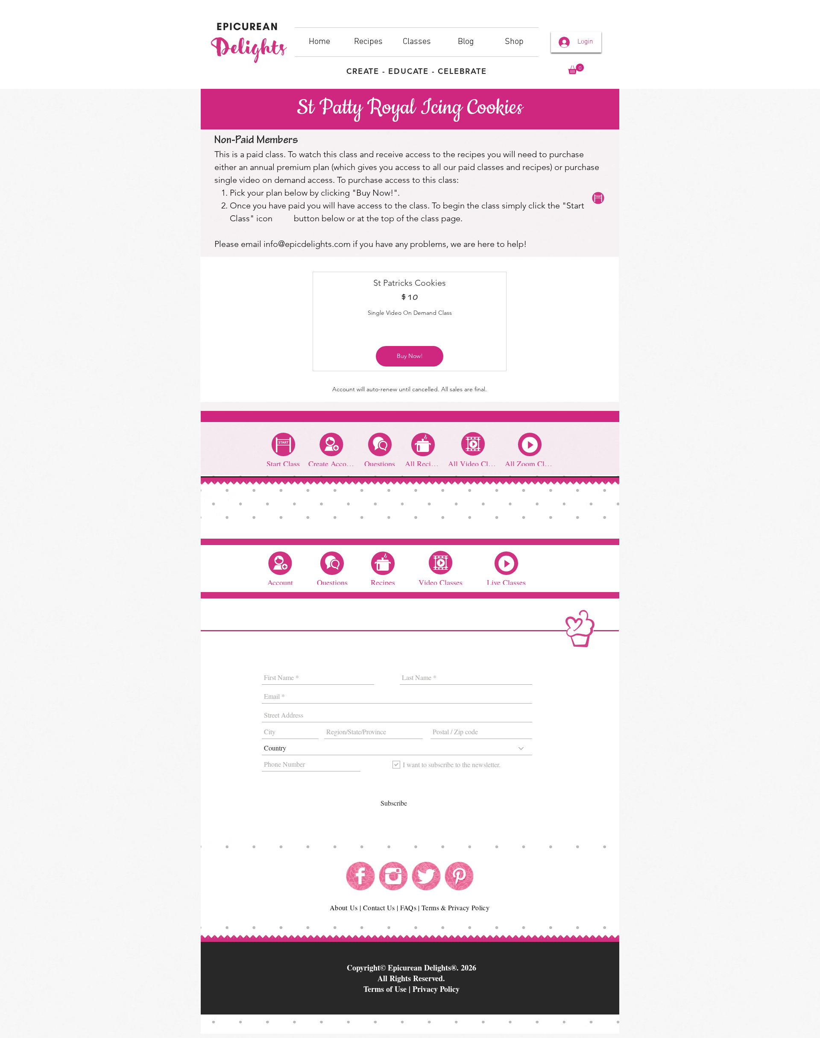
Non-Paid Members (256, 141)
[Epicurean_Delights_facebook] (360, 876)
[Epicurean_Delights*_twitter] (426, 876)
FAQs (408, 907)
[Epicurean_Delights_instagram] (393, 876)
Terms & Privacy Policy (455, 907)
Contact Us (379, 907)
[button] (576, 69)
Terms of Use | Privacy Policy (411, 988)
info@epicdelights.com (307, 244)
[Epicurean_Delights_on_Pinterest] (459, 876)
